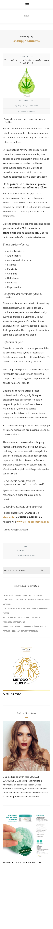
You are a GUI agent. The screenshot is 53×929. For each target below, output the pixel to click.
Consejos (26, 57)
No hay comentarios (26, 111)
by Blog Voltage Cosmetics (26, 106)
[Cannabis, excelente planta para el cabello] (26, 82)
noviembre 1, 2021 (26, 100)
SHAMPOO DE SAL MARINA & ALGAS (22, 862)
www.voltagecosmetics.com (33, 521)
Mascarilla (8, 517)
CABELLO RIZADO (12, 694)
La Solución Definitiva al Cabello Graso (22, 595)
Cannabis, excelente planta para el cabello (26, 61)
